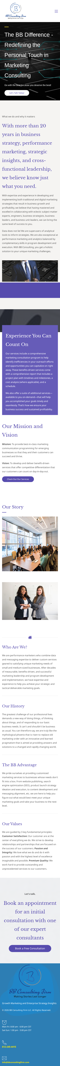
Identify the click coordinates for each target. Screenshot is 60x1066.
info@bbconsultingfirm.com (15, 1062)
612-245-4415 (9, 1046)
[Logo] (15, 11)
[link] (30, 262)
